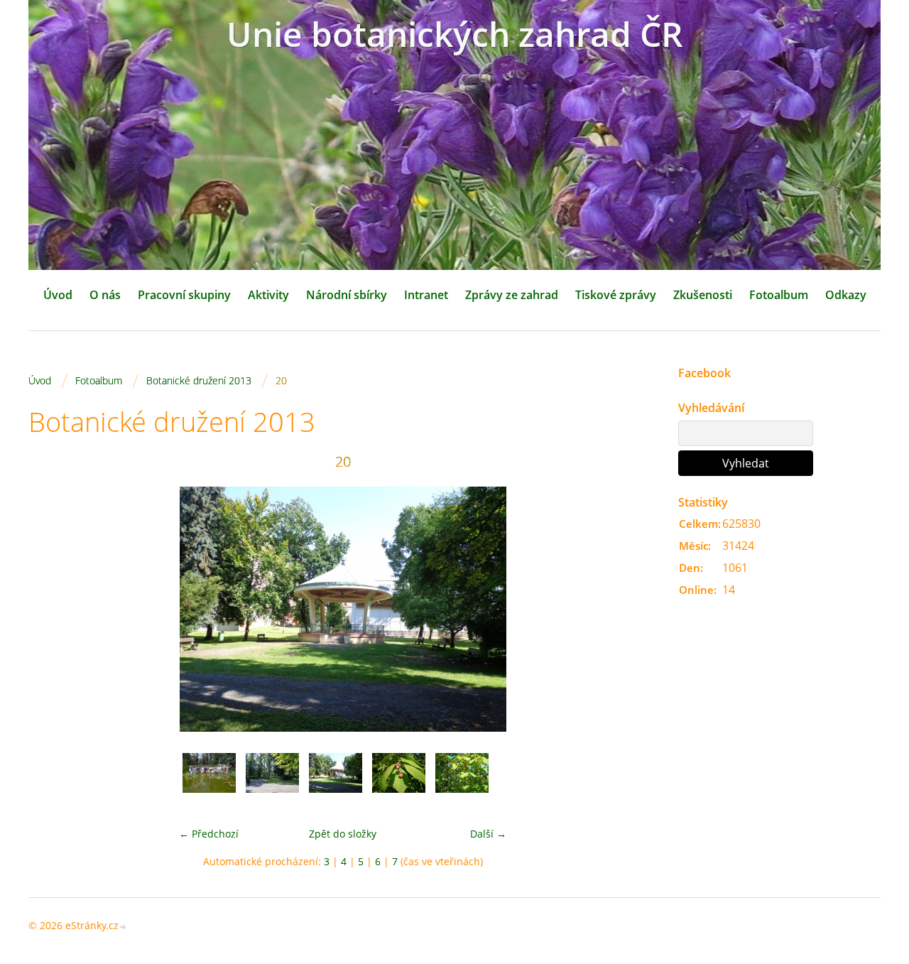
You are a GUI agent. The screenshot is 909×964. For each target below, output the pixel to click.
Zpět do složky (342, 833)
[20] (335, 779)
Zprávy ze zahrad (511, 295)
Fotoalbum (778, 295)
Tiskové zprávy (615, 295)
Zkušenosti (702, 295)
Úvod (57, 295)
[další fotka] (634, 609)
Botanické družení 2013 (198, 380)
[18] (209, 779)
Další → (488, 833)
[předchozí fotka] (51, 609)
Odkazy (845, 295)
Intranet (426, 295)
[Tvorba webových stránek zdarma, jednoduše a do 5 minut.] (124, 927)
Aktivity (268, 295)
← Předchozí (209, 833)
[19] (272, 779)
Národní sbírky (346, 295)
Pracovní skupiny (184, 295)
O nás (105, 295)
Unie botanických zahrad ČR (455, 34)
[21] (398, 779)
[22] (462, 779)
